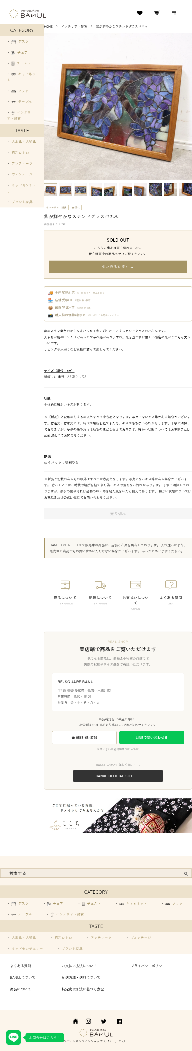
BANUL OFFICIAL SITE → (118, 775)
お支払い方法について (79, 965)
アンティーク (21, 163)
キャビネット (136, 903)
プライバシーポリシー (148, 965)
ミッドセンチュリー (26, 948)
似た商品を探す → (118, 266)
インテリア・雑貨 (74, 26)
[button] (50, 189)
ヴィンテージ (21, 174)
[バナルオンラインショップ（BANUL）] (73, 1022)
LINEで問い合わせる (152, 737)
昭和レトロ (19, 152)
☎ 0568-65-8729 (84, 737)
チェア (22, 52)
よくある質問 (20, 965)
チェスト (23, 63)
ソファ (22, 90)
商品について (20, 988)
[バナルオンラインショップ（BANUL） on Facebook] (119, 1022)
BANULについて (22, 977)
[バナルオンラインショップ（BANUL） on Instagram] (88, 1022)
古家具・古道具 (23, 141)
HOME (48, 26)
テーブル (24, 101)
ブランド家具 (21, 201)
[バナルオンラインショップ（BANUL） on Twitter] (103, 1022)
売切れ (76, 207)
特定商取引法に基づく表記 (83, 988)
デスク (22, 41)
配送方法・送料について (81, 977)
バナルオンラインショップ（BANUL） (92, 1041)
